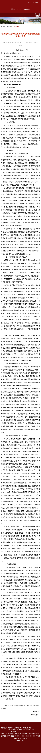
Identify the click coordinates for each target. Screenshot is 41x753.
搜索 (29, 2)
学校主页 (36, 2)
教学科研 (9, 26)
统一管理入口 (20, 740)
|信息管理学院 (21, 730)
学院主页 (11, 728)
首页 (4, 26)
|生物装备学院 (27, 728)
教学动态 (16, 26)
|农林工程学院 (18, 728)
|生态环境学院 (12, 731)
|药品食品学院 (30, 730)
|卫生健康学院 (12, 730)
